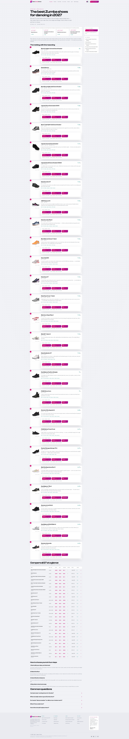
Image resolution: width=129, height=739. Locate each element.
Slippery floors (56, 723)
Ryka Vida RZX (45, 258)
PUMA (65, 402)
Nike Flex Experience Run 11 (48, 467)
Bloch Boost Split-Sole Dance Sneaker (51, 86)
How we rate (79, 717)
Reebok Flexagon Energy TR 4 (49, 448)
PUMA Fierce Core (46, 391)
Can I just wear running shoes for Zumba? (42, 693)
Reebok (65, 459)
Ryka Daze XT (45, 277)
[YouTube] (91, 736)
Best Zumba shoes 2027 (46, 717)
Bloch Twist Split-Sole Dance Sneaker (51, 124)
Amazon (56, 60)
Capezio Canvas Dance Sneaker (49, 143)
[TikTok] (96, 736)
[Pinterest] (98, 736)
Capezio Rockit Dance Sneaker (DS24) (51, 162)
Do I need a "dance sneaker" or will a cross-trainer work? (46, 700)
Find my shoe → (91, 30)
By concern (64, 1)
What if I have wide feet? (37, 704)
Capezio (65, 117)
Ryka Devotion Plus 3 (46, 220)
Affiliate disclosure (80, 721)
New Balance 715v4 (46, 486)
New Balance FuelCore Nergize (49, 372)
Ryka (65, 79)
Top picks (50, 1)
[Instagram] (94, 736)
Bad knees (55, 717)
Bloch (65, 60)
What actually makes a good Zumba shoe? (42, 696)
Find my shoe (44, 719)
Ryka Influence (45, 67)
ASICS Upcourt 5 (45, 201)
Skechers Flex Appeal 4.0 (48, 410)
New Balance (65, 383)
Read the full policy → (92, 728)
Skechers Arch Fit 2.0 (47, 505)
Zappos (46, 60)
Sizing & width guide (69, 721)
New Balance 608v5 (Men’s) (48, 524)
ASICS (65, 212)
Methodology (76, 1)
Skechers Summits (46, 543)
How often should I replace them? (39, 707)
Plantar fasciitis (56, 721)
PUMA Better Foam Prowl (48, 429)
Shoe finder (59, 1)
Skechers (65, 421)
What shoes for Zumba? (69, 717)
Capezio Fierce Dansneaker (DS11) (50, 105)
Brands (68, 1)
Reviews (55, 1)
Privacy (78, 723)
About (78, 719)
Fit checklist (44, 723)
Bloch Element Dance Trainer (49, 239)
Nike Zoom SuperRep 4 (47, 315)
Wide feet (55, 719)
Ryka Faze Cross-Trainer (48, 296)
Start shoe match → (94, 1)
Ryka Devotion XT (46, 182)
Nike (65, 326)
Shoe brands (68, 723)
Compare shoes (44, 721)
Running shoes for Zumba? (70, 719)
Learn (72, 1)
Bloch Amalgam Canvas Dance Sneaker (51, 48)
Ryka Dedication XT (46, 353)
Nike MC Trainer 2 (46, 334)
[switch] (88, 1)
